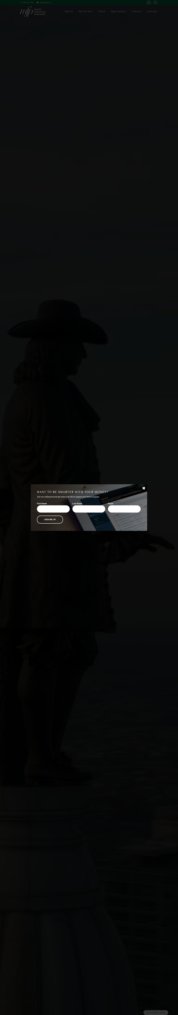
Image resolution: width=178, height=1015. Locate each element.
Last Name (77, 504)
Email (110, 504)
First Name (42, 504)
